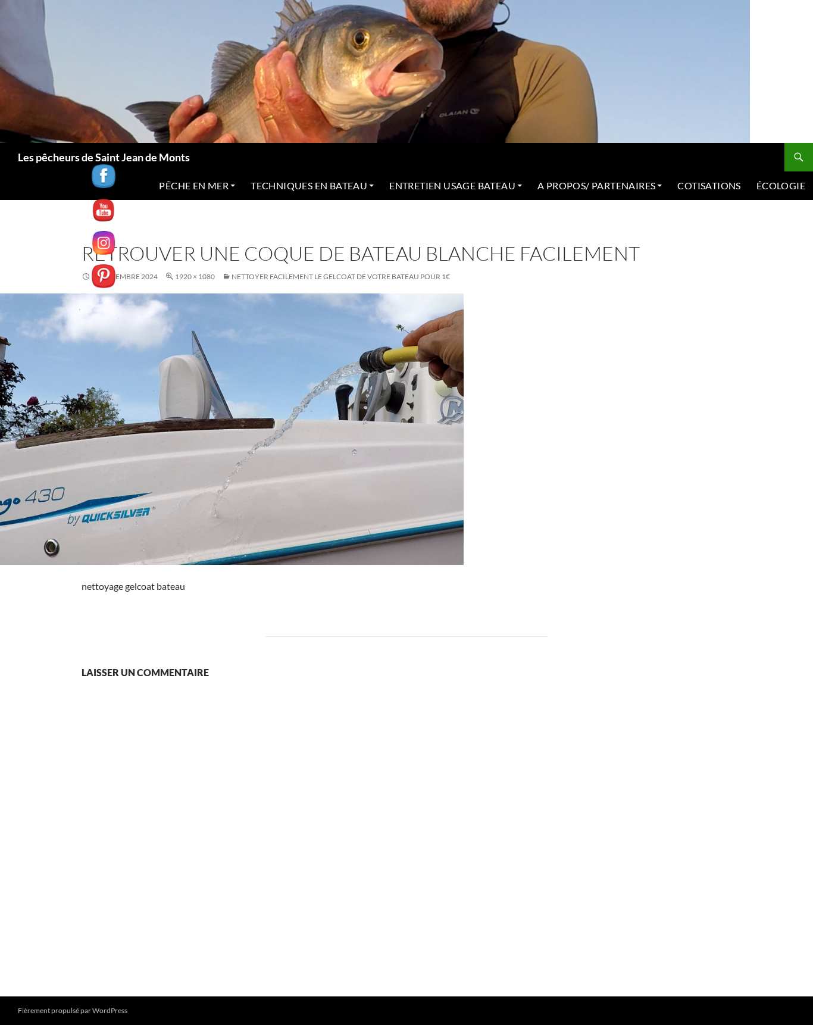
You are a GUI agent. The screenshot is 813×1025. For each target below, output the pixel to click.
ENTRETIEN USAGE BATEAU (452, 185)
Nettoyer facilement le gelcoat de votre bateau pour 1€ (341, 276)
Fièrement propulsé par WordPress (72, 1010)
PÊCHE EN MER (194, 185)
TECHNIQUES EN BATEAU (309, 185)
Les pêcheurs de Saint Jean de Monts (104, 157)
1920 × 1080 (195, 276)
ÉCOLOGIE (780, 185)
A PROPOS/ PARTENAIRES (596, 185)
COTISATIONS (708, 185)
